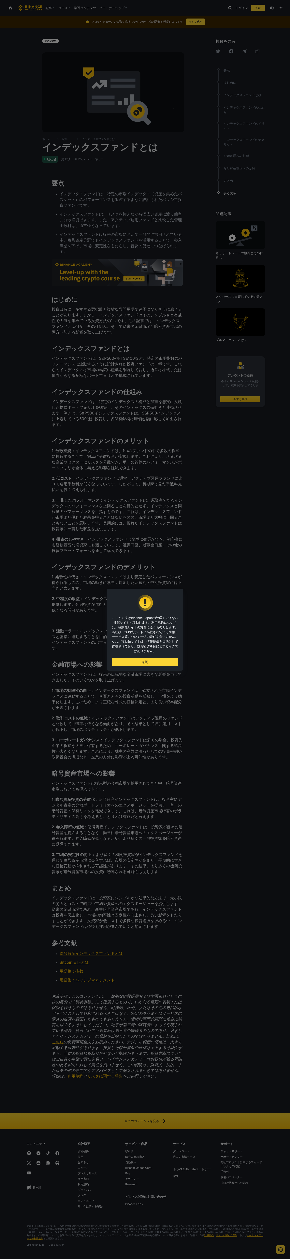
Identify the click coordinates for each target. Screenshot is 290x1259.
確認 (145, 662)
